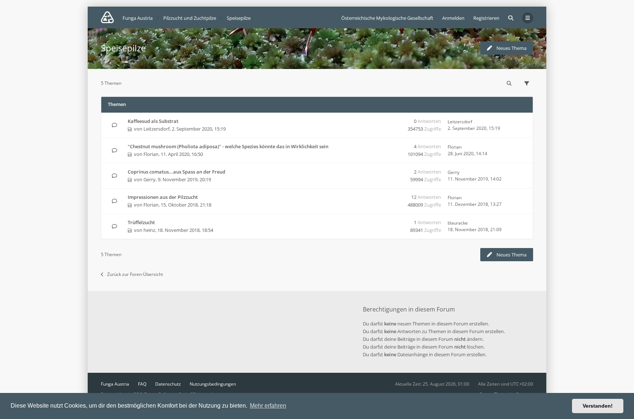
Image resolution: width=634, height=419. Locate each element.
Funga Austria (115, 384)
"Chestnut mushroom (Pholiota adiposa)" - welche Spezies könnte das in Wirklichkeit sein (228, 146)
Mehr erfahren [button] (268, 405)
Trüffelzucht (141, 222)
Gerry (149, 179)
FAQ (142, 384)
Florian (150, 154)
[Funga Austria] (107, 17)
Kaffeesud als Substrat (153, 121)
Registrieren (486, 18)
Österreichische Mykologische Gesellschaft (387, 18)
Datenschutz (168, 384)
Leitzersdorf (156, 128)
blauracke (458, 223)
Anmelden (453, 18)
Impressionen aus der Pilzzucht (163, 197)
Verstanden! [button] (598, 406)
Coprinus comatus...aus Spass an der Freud (176, 171)
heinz (149, 230)
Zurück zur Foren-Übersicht (135, 274)
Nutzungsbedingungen (213, 384)
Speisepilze (123, 48)
